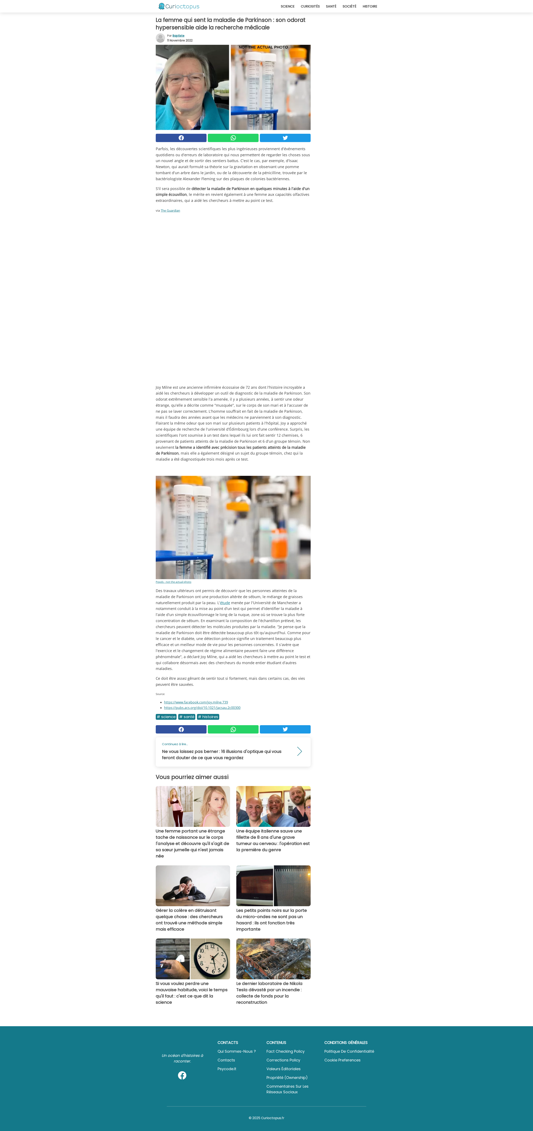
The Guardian (170, 210)
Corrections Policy (283, 1060)
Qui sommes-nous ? (237, 1051)
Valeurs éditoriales (283, 1068)
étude (225, 602)
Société (349, 6)
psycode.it (227, 1068)
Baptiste (178, 36)
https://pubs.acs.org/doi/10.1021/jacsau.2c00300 (202, 707)
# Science (166, 716)
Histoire (370, 6)
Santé (331, 6)
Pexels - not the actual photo (173, 582)
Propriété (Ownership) (287, 1077)
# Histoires (208, 716)
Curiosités (310, 6)
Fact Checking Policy (285, 1051)
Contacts (226, 1060)
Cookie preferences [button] (342, 1060)
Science (288, 6)
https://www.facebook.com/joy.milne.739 (196, 702)
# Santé (186, 716)
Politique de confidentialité (349, 1051)
